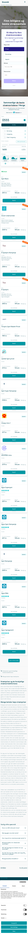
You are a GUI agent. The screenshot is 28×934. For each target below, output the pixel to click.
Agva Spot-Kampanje (8, 524)
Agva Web (4, 593)
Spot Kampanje (6, 561)
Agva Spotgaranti (7, 630)
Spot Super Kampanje (8, 391)
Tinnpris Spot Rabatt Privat (10, 326)
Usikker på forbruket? (21, 141)
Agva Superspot (6, 487)
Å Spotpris (4, 289)
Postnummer (7, 71)
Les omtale (14, 197)
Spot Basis (5, 179)
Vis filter (14, 124)
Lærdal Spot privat (7, 359)
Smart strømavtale (8, 215)
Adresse (6, 63)
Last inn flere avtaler (14, 660)
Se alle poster (23, 868)
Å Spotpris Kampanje (8, 252)
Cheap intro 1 (6, 423)
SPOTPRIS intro (6, 455)
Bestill (13, 200)
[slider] (8, 145)
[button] (25, 2)
